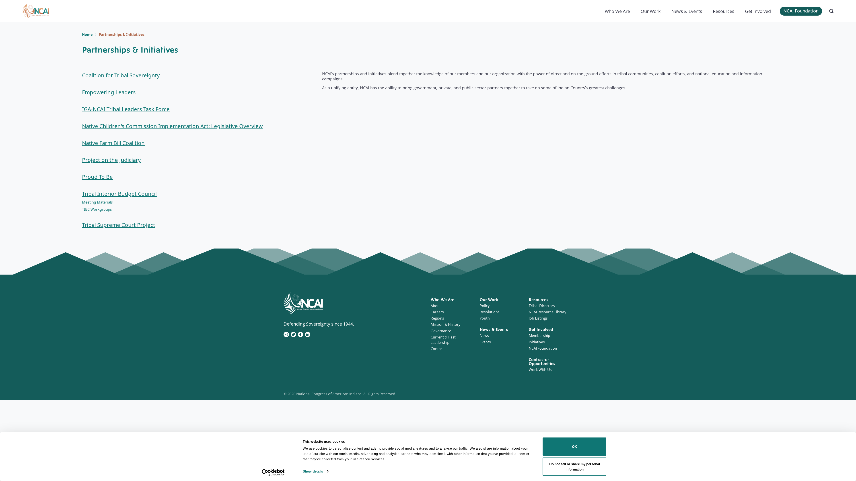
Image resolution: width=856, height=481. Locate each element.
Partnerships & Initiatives (121, 34)
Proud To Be (97, 176)
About (436, 305)
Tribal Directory (542, 305)
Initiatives (537, 342)
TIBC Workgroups (97, 209)
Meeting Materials (97, 202)
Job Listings (538, 318)
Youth (485, 318)
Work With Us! (541, 369)
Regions (437, 318)
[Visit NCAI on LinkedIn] (307, 334)
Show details (313, 471)
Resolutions (490, 312)
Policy (485, 305)
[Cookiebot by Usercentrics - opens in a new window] (273, 472)
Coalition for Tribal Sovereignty (121, 75)
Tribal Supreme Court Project (118, 224)
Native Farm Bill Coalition (113, 143)
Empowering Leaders (109, 92)
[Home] (35, 11)
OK (574, 446)
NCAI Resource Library (547, 312)
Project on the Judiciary (111, 159)
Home (87, 34)
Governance (441, 330)
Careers (437, 312)
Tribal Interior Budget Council (119, 193)
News (484, 335)
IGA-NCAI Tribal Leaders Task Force (126, 109)
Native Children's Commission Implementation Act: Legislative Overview (172, 126)
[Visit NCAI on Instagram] (286, 334)
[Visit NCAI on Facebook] (300, 334)
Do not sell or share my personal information (574, 466)
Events (485, 342)
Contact (437, 348)
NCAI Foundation (801, 11)
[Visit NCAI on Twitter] (293, 334)
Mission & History (445, 324)
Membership (539, 335)
